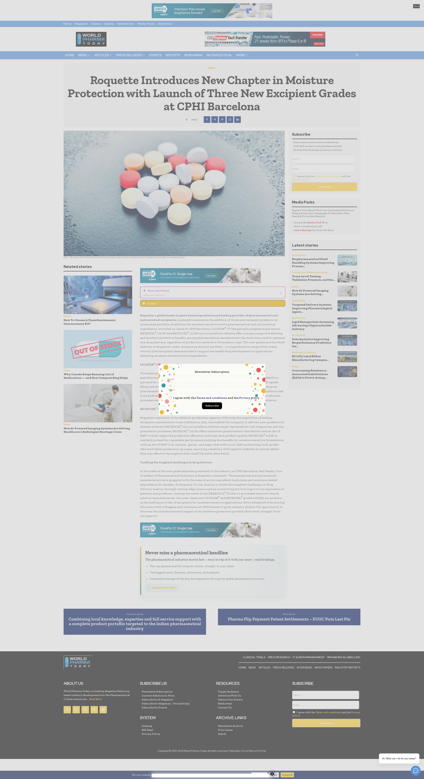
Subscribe (212, 406)
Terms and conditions (211, 398)
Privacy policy (249, 398)
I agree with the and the (216, 398)
